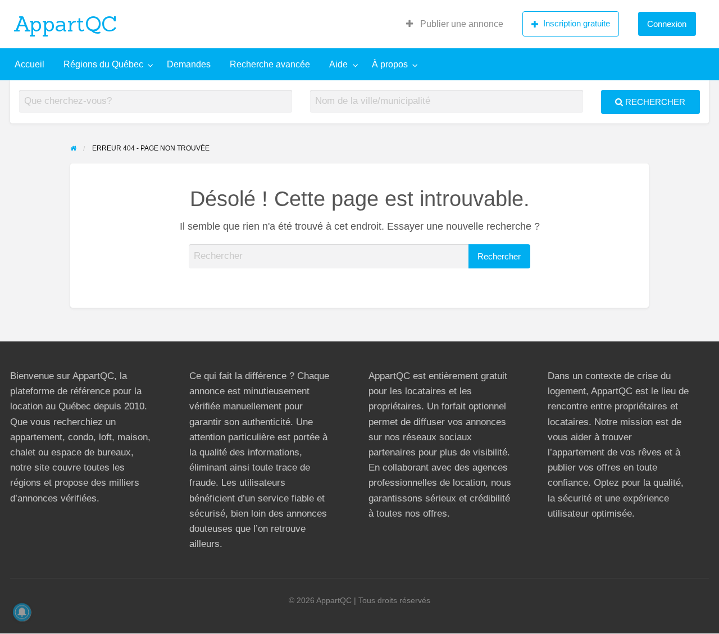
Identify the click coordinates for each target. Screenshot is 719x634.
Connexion (666, 24)
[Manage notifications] (22, 612)
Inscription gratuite (576, 23)
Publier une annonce (460, 24)
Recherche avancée (270, 64)
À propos (390, 64)
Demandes (189, 64)
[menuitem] (455, 24)
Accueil (29, 64)
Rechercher (654, 102)
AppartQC (65, 23)
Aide (338, 64)
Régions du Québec (103, 64)
